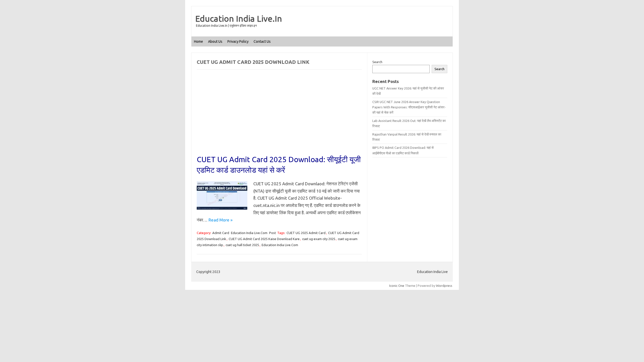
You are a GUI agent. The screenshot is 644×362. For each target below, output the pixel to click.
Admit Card (220, 233)
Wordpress (444, 285)
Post (272, 233)
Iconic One (396, 285)
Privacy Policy (238, 41)
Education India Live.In (238, 18)
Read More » (220, 219)
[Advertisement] (279, 117)
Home (198, 41)
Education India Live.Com (249, 233)
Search (377, 62)
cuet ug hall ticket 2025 (242, 245)
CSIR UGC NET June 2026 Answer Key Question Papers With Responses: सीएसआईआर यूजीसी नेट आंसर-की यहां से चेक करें (409, 107)
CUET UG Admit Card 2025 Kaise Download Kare (264, 239)
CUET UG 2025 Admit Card (306, 233)
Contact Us (262, 41)
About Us (215, 41)
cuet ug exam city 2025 (318, 239)
